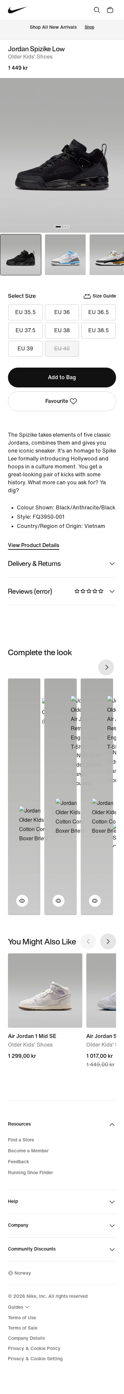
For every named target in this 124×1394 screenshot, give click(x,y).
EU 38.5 (98, 330)
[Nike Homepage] (17, 10)
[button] (18, 905)
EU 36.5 (98, 312)
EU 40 (62, 348)
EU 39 (25, 348)
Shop (89, 27)
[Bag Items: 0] (110, 10)
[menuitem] (19, 1307)
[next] (106, 667)
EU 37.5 (25, 330)
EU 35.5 (25, 312)
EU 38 (62, 330)
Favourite (56, 401)
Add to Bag (62, 377)
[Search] (97, 10)
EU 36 (62, 312)
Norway (23, 1273)
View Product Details (33, 545)
